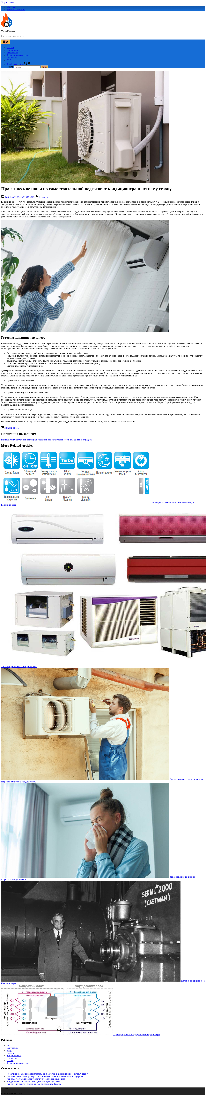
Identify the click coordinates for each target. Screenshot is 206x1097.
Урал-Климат (8, 31)
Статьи (10, 1060)
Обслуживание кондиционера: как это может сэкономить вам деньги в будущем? (45, 1076)
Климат (10, 1053)
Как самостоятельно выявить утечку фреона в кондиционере (36, 1079)
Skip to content (7, 2)
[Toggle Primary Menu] (5, 42)
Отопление (12, 57)
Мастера (11, 7)
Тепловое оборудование (18, 55)
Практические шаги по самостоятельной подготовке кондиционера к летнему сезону (47, 1074)
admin (43, 197)
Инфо (9, 1050)
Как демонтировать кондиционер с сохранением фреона (34, 1084)
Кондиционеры (14, 50)
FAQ (9, 60)
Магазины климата (16, 9)
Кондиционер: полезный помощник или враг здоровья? (33, 1081)
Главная (10, 47)
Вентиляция (12, 52)
